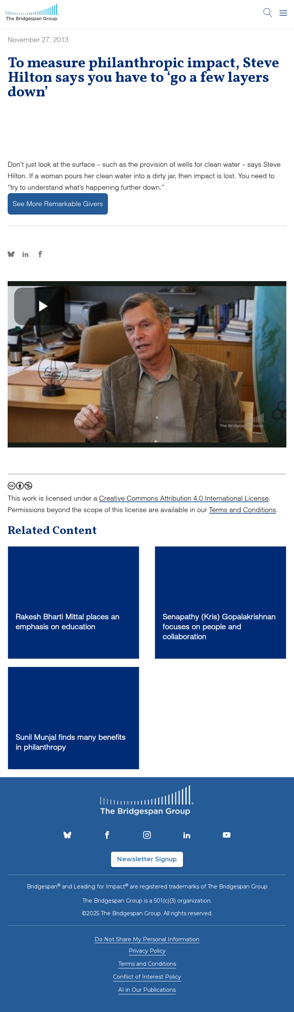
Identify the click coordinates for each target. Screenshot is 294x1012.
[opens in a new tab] (67, 835)
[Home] (32, 14)
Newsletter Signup (147, 859)
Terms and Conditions (242, 509)
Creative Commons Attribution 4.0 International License (184, 498)
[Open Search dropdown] (268, 14)
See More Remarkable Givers (58, 203)
